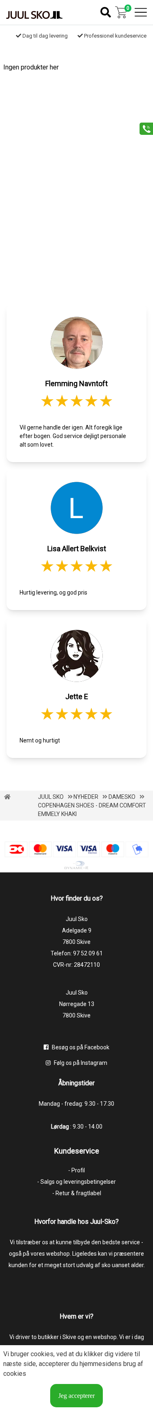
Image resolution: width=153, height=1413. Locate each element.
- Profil (76, 1170)
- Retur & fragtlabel (76, 1193)
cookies (42, 1354)
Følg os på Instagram (80, 1063)
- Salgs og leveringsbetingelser (76, 1181)
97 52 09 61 (88, 953)
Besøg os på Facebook (80, 1047)
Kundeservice (76, 1151)
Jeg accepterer (76, 1395)
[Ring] (143, 128)
